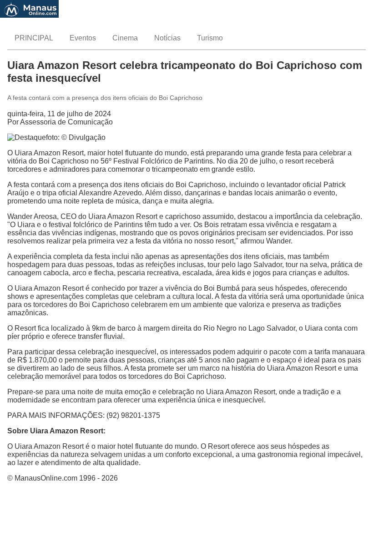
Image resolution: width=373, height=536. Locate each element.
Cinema (125, 38)
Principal (34, 38)
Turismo (210, 38)
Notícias (167, 38)
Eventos (83, 38)
